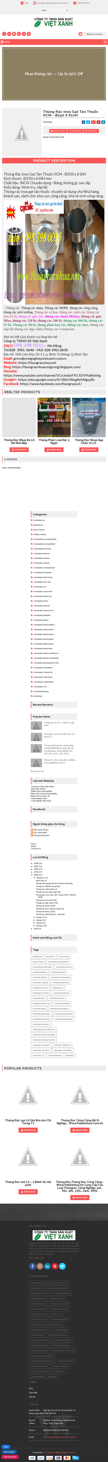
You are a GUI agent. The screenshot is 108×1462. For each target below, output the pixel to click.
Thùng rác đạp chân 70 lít (47, 903)
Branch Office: (32, 1421)
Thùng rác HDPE (56, 308)
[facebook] (4, 34)
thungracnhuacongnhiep (46, 658)
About (33, 846)
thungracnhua (41, 620)
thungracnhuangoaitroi (46, 663)
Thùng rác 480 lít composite (48, 886)
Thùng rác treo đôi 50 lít (46, 900)
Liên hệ (32, 1397)
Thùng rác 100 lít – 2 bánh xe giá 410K (28, 1183)
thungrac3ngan (41, 563)
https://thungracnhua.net (37, 363)
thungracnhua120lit (43, 634)
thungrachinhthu (42, 596)
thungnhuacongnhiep (44, 544)
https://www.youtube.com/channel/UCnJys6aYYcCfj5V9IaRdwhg (52, 375)
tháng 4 (39, 923)
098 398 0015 (83, 3)
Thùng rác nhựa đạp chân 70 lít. (89, 441)
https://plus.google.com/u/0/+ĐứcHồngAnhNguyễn (56, 379)
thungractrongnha (43, 682)
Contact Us (36, 848)
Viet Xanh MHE (40, 832)
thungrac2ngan (41, 558)
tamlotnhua (39, 534)
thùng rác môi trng (18, 312)
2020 (36, 869)
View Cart (76, 131)
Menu (7, 42)
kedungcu (38, 525)
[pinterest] (29, 34)
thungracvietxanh (41, 835)
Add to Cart (59, 131)
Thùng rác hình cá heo (45, 911)
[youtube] (19, 34)
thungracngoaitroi (43, 610)
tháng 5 (39, 920)
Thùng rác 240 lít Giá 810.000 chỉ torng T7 (28, 1122)
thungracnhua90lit (43, 648)
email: (31, 1437)
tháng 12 (40, 877)
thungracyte (40, 687)
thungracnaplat (41, 606)
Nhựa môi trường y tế (40, 796)
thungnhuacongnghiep (45, 539)
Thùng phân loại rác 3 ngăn (54, 441)
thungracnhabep (41, 615)
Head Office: (34, 1410)
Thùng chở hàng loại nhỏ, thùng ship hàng (54, 883)
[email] (14, 34)
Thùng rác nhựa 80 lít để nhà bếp (19, 441)
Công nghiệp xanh (39, 798)
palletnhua (39, 530)
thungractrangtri (43, 672)
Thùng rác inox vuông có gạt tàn (50, 908)
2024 (36, 863)
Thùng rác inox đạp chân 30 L (48, 892)
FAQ (31, 1388)
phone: (32, 1430)
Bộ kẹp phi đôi (37, 771)
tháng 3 (39, 925)
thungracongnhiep (43, 668)
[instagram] (9, 34)
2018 (36, 875)
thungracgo (39, 587)
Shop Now (20, 449)
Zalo (26, 3)
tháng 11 (40, 917)
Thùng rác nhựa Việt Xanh (42, 786)
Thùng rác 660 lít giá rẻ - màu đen (50, 914)
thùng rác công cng (83, 308)
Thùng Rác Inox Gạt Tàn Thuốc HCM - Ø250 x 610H (56, 896)
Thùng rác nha (32, 308)
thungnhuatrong (42, 549)
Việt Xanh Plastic (38, 789)
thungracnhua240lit (43, 639)
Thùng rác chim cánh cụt (46, 889)
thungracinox (40, 601)
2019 (36, 872)
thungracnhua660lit (43, 644)
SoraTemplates (49, 1452)
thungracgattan (42, 582)
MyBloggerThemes (66, 1452)
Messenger (9, 1452)
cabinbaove (39, 520)
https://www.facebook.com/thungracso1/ (51, 384)
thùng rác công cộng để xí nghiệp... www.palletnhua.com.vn (80, 1122)
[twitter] (24, 34)
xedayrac (38, 696)
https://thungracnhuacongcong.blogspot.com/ (46, 367)
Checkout (92, 131)
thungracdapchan (42, 577)
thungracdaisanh (42, 572)
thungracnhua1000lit (44, 625)
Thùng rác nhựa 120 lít (46, 905)
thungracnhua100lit (43, 629)
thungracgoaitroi (42, 591)
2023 (36, 866)
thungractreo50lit (43, 677)
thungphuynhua (41, 553)
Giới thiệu (33, 1392)
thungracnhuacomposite (46, 653)
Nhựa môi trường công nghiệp (44, 793)
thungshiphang (41, 691)
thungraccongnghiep (44, 568)
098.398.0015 (10, 1457)
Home (33, 844)
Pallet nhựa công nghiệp (41, 791)
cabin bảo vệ (41, 880)
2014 (36, 928)
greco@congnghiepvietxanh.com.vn (52, 3)
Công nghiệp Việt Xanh (41, 800)
